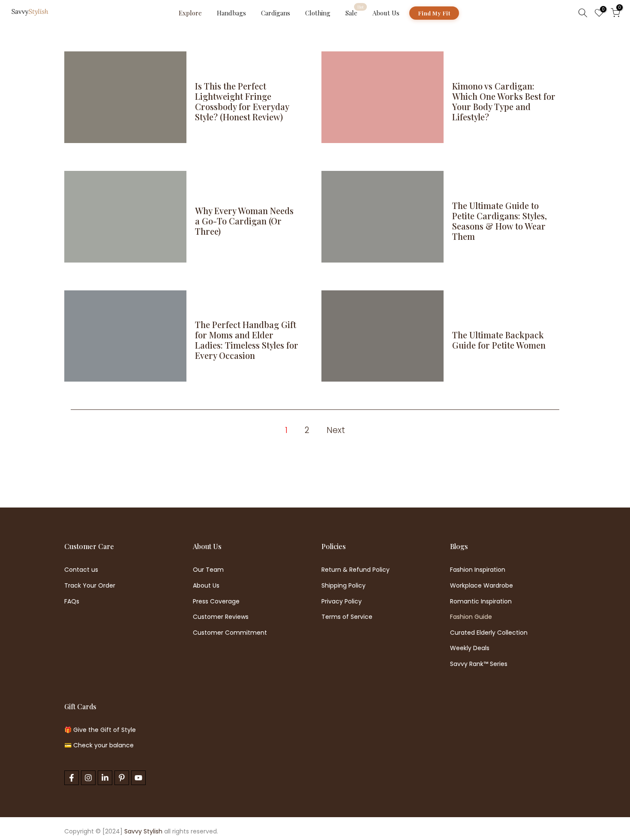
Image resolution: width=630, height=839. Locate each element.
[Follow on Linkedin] (105, 777)
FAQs (71, 601)
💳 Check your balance (99, 745)
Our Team (208, 570)
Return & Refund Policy (355, 570)
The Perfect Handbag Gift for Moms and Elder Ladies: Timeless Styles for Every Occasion (246, 340)
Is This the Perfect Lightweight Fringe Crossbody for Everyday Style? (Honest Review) (242, 101)
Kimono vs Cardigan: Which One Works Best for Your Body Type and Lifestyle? (503, 101)
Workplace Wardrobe (481, 586)
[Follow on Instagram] (88, 777)
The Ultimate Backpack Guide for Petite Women (499, 340)
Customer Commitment (230, 633)
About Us (385, 13)
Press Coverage (216, 601)
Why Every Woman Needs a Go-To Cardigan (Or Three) (244, 221)
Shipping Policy (343, 586)
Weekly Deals (469, 648)
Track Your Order (89, 586)
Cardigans (275, 13)
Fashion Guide (471, 617)
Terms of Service (346, 617)
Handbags (231, 13)
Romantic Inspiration (481, 601)
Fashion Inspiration (477, 570)
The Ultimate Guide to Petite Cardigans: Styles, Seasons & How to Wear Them (499, 221)
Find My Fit (434, 13)
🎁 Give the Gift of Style (100, 730)
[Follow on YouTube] (138, 777)
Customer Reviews (221, 617)
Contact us (81, 570)
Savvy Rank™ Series (478, 664)
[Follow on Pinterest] (121, 777)
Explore (190, 13)
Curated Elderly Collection (489, 633)
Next (336, 430)
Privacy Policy (341, 601)
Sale (354, 12)
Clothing (317, 13)
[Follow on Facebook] (71, 777)
